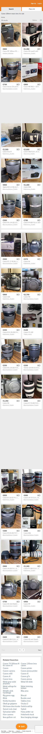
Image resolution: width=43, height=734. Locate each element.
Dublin (33, 53)
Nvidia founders (9, 701)
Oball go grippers (10, 704)
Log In (40, 3)
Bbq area (24, 691)
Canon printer (26, 668)
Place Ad (32, 9)
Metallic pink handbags (8, 692)
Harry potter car (27, 712)
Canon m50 (7, 674)
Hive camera (8, 714)
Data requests (26, 731)
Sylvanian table (9, 712)
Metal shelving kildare (27, 687)
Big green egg (8, 695)
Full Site (3, 731)
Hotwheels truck (27, 714)
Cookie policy (5, 732)
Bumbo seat (26, 698)
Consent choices (17, 732)
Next (39, 650)
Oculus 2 (24, 704)
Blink (5, 698)
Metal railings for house (9, 687)
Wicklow (10, 53)
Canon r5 (24, 674)
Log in (18, 731)
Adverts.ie (10, 3)
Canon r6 (6, 676)
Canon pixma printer (29, 671)
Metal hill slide (27, 682)
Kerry (30, 334)
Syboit (23, 709)
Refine (35, 20)
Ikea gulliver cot (9, 717)
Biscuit (23, 695)
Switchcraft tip (26, 706)
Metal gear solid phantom (9, 683)
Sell (22, 726)
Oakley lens (26, 701)
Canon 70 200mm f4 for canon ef (11, 664)
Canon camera (9, 671)
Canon (5, 668)
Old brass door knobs (11, 706)
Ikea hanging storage (29, 717)
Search (11, 9)
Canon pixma (26, 679)
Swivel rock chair (10, 709)
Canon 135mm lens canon (29, 664)
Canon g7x (25, 676)
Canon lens (7, 679)
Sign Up (33, 3)
